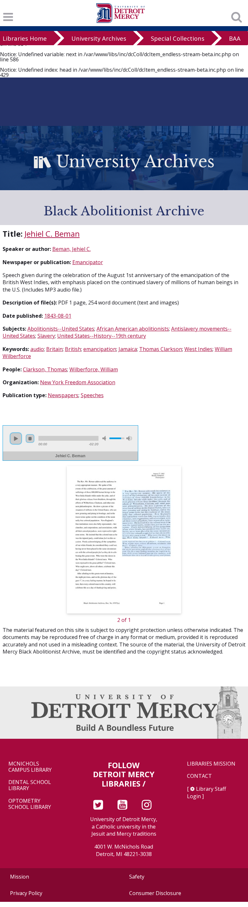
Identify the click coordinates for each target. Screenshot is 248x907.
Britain (54, 349)
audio (37, 349)
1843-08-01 (57, 315)
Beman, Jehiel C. (71, 249)
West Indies (198, 349)
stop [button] (30, 438)
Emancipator (87, 262)
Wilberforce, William (93, 369)
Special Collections (177, 38)
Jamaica (128, 349)
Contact (199, 776)
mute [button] (105, 438)
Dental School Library (29, 785)
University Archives (98, 38)
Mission (19, 876)
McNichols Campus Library (30, 767)
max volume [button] (129, 438)
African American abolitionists (133, 328)
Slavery (46, 335)
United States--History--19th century (101, 335)
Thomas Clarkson (160, 349)
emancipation (99, 349)
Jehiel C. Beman (52, 233)
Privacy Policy (26, 893)
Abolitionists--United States (60, 328)
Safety (136, 876)
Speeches (92, 395)
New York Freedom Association (77, 382)
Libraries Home (25, 38)
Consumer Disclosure (155, 893)
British (73, 349)
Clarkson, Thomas (45, 369)
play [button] (15, 438)
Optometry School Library (29, 804)
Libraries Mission (211, 764)
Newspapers (63, 395)
